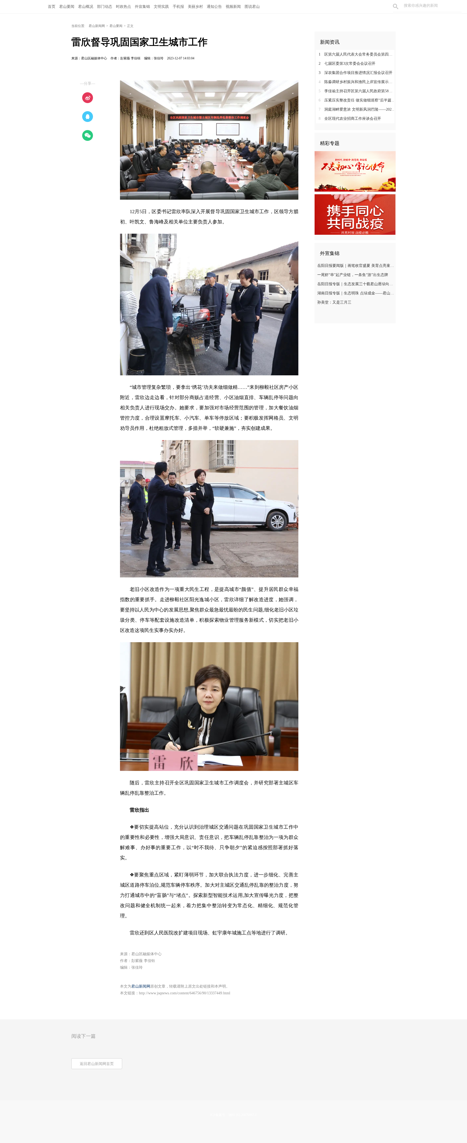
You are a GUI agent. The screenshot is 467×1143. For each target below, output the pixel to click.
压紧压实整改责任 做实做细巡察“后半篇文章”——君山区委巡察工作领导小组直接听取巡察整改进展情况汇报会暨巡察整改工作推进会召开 (357, 100)
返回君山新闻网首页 (97, 1064)
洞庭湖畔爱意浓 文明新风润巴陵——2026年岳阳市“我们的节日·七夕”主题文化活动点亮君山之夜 (357, 109)
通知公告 (214, 7)
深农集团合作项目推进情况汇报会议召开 (355, 73)
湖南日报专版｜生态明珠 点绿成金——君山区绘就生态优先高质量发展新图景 (355, 293)
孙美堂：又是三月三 (334, 302)
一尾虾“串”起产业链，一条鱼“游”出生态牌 (352, 275)
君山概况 (85, 7)
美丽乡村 (195, 7)
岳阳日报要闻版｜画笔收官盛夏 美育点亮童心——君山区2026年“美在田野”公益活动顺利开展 (355, 266)
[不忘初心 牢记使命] (355, 171)
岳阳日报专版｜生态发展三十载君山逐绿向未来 (355, 284)
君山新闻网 (97, 26)
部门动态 (104, 7)
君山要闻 (66, 7)
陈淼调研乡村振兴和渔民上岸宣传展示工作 (357, 82)
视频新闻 (233, 7)
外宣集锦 (142, 7)
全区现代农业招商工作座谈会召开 (350, 119)
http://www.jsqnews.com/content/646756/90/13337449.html (184, 993)
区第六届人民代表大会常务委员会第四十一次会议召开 (357, 54)
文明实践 (161, 7)
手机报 (178, 7)
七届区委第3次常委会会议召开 (347, 64)
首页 (51, 7)
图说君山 (252, 7)
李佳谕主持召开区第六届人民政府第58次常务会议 (357, 91)
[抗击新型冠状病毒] (355, 214)
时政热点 (123, 7)
